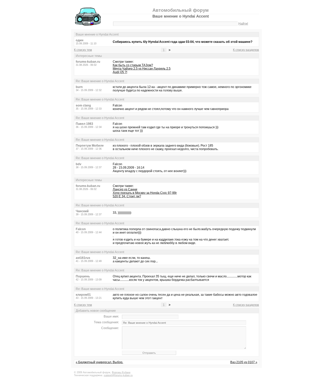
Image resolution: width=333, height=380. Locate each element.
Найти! (243, 23)
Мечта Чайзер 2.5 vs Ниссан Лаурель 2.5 (142, 68)
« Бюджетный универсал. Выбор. (99, 362)
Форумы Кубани (121, 372)
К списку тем (83, 50)
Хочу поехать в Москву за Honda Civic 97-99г (145, 192)
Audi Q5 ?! (120, 72)
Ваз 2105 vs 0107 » (243, 362)
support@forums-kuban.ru (118, 375)
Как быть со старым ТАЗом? (133, 65)
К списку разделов (246, 50)
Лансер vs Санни (125, 189)
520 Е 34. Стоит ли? (127, 196)
